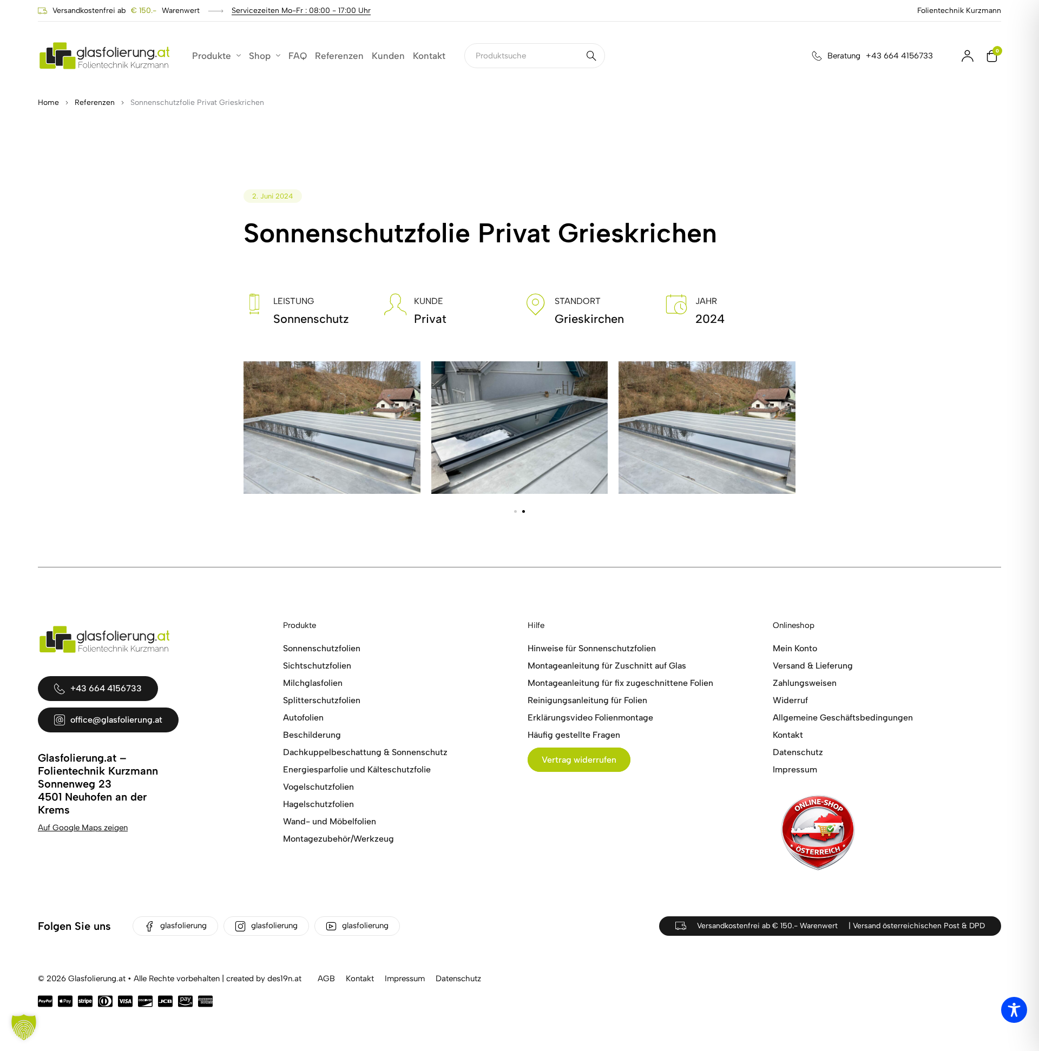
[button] (515, 511)
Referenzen (95, 102)
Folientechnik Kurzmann (959, 10)
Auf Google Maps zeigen (83, 827)
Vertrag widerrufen (579, 760)
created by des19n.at (263, 978)
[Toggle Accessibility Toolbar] (1014, 1010)
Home (48, 102)
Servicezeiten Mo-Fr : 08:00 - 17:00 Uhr (301, 10)
